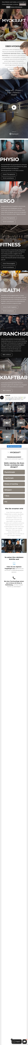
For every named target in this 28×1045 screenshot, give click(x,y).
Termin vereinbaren (8, 178)
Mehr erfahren (7, 354)
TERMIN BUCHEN (20, 27)
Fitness (18, 53)
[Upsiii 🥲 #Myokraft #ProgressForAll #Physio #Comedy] (7, 409)
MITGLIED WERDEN (8, 27)
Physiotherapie (7, 53)
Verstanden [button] (22, 4)
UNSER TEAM (14, 69)
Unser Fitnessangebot (9, 263)
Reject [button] (8, 7)
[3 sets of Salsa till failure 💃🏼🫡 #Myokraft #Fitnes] (7, 423)
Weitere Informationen (16, 7)
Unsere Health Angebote (10, 307)
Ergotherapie (13, 53)
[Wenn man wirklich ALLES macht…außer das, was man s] (7, 437)
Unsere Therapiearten (9, 174)
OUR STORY (14, 74)
